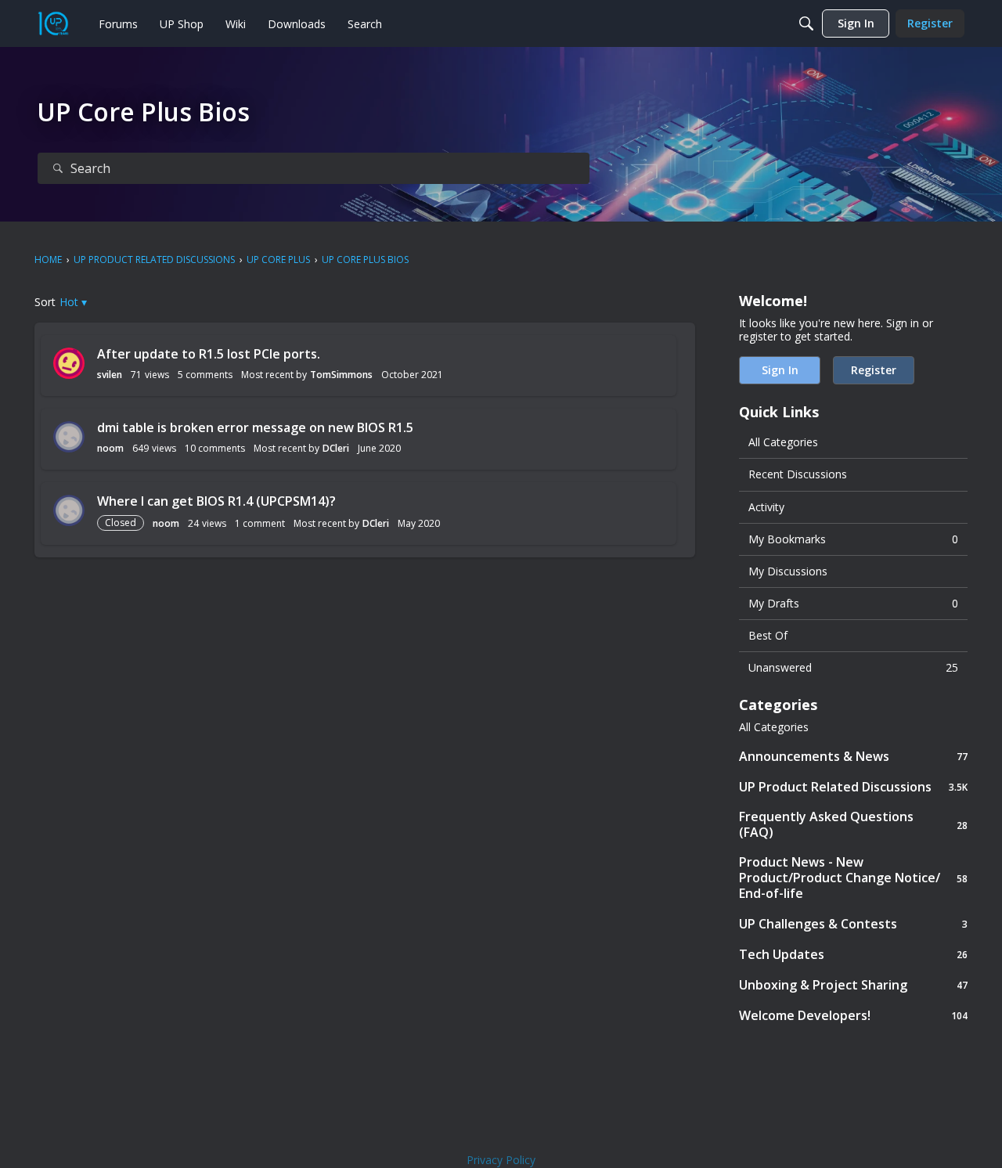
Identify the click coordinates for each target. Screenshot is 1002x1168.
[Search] (806, 23)
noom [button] (110, 448)
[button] (73, 302)
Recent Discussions (797, 474)
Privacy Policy (501, 1159)
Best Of (768, 635)
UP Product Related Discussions (853, 786)
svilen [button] (109, 374)
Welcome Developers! (853, 1015)
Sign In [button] (780, 369)
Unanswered (853, 667)
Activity (766, 506)
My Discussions (787, 571)
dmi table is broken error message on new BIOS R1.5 (255, 427)
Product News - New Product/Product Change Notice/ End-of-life (853, 877)
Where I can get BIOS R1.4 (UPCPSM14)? (216, 501)
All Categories (783, 441)
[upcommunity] (53, 23)
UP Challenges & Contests (853, 923)
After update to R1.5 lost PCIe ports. (208, 353)
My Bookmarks (853, 539)
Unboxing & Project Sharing (853, 984)
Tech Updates (853, 954)
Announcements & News (853, 756)
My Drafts (853, 603)
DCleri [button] (336, 448)
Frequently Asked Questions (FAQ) (853, 824)
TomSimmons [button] (341, 374)
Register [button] (873, 369)
